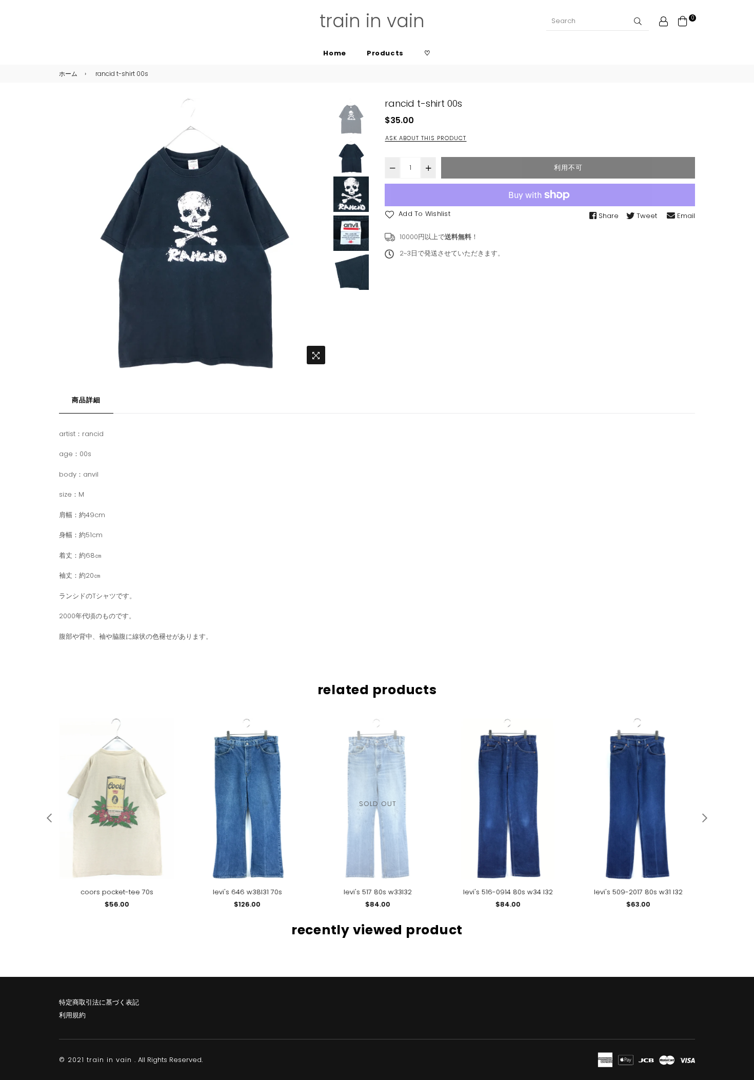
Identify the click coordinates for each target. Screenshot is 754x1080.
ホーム (68, 73)
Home (334, 53)
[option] (194, 233)
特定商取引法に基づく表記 (99, 1002)
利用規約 (72, 1015)
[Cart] (682, 21)
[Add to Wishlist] (162, 743)
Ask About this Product (425, 138)
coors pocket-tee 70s (116, 892)
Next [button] (317, 234)
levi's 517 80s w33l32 (377, 892)
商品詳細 (86, 400)
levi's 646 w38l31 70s (247, 892)
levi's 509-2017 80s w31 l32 (637, 892)
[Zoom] (316, 355)
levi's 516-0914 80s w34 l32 (507, 892)
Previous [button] (72, 234)
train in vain (372, 20)
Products (385, 53)
